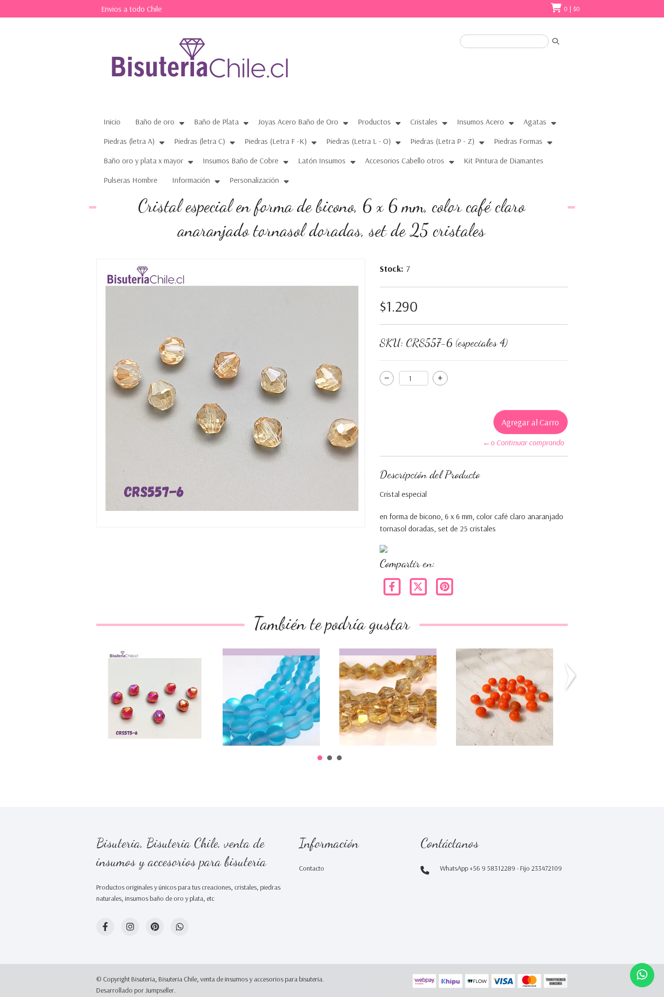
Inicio (112, 121)
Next (572, 676)
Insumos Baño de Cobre (241, 160)
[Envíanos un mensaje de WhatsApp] (642, 975)
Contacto (311, 868)
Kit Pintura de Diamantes (503, 160)
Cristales (423, 121)
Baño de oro (155, 121)
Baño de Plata (216, 121)
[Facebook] (393, 586)
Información (191, 180)
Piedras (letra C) (199, 141)
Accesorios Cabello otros (404, 160)
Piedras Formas (518, 141)
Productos (374, 121)
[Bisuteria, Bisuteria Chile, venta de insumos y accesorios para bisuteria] (218, 67)
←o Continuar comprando (523, 442)
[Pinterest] (444, 586)
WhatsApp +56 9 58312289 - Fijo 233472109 (501, 868)
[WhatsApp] (180, 927)
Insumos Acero (480, 121)
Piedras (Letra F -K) (276, 141)
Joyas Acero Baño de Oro (298, 121)
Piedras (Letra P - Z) (442, 141)
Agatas (535, 121)
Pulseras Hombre (130, 180)
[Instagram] (130, 927)
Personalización (254, 180)
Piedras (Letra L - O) (358, 141)
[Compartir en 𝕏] (419, 586)
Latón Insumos (322, 160)
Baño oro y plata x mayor (143, 160)
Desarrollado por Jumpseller (135, 990)
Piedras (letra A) (129, 141)
